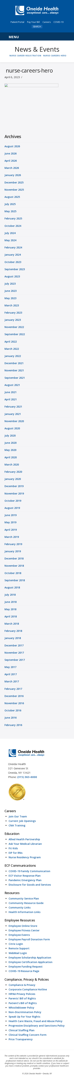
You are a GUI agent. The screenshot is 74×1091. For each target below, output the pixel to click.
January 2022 (12, 356)
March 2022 (11, 348)
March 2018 (11, 623)
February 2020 (13, 471)
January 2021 (12, 414)
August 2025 (12, 197)
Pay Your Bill (33, 22)
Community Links (20, 907)
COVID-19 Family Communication (29, 871)
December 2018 (14, 558)
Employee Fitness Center (24, 930)
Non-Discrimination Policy (25, 1012)
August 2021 (12, 385)
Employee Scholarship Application (30, 957)
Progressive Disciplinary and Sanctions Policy (37, 1025)
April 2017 (10, 674)
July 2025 (10, 204)
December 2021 (14, 363)
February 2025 (13, 218)
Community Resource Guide (26, 903)
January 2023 (12, 319)
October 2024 (12, 226)
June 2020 (10, 442)
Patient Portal (17, 22)
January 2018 (12, 638)
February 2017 (13, 688)
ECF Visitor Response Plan (25, 875)
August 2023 (12, 276)
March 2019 (11, 537)
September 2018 (14, 580)
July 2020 (10, 435)
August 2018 (12, 587)
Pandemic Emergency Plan (25, 880)
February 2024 (13, 247)
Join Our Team (18, 816)
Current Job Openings (22, 821)
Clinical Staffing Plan (21, 1030)
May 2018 (10, 609)
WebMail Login (18, 953)
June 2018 (10, 602)
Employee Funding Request (26, 966)
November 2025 (14, 189)
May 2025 (10, 211)
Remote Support (19, 948)
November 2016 (14, 703)
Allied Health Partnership (24, 839)
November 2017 (14, 652)
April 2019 (10, 529)
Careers (47, 22)
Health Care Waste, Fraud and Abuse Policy (36, 1021)
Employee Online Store (23, 926)
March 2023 (11, 305)
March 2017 (11, 681)
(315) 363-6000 (27, 777)
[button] (37, 36)
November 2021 (14, 370)
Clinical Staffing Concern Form (28, 1034)
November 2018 (14, 565)
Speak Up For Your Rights (24, 1016)
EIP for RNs (15, 852)
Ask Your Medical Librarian (25, 843)
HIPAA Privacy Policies (22, 994)
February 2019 (13, 544)
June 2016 (10, 717)
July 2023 (10, 283)
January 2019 (12, 551)
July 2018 (10, 594)
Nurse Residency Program (25, 857)
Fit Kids (13, 848)
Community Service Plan (24, 898)
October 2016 (12, 710)
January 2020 (12, 479)
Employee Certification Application (30, 962)
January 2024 (12, 254)
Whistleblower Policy (21, 1007)
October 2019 (12, 500)
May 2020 (10, 450)
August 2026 (12, 146)
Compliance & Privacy (22, 985)
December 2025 (14, 182)
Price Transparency (21, 1039)
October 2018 (12, 573)
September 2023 (14, 269)
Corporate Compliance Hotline (28, 989)
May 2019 (10, 522)
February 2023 (13, 312)
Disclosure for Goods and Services (30, 884)
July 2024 (10, 233)
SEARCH (37, 26)
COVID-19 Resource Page (24, 971)
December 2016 (14, 696)
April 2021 (10, 399)
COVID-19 (58, 22)
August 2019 (12, 508)
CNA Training (17, 825)
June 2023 (10, 291)
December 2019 (14, 486)
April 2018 (10, 616)
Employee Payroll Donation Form (29, 939)
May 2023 (10, 298)
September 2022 (14, 334)
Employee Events (19, 935)
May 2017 (10, 667)
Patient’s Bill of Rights (23, 1003)
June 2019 (10, 515)
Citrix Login (16, 944)
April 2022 (10, 341)
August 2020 (12, 428)
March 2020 (11, 464)
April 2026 (10, 160)
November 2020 (14, 421)
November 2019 (14, 493)
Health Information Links (24, 912)
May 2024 (10, 240)
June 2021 (10, 392)
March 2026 (11, 168)
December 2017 (14, 645)
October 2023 (12, 262)
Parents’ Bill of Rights (22, 998)
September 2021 (14, 377)
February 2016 (13, 725)
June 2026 (10, 153)
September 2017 (14, 660)
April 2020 (10, 457)
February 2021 (13, 406)
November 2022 (14, 327)
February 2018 (13, 631)
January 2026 (12, 175)
